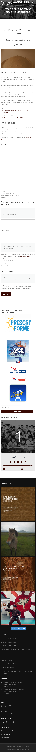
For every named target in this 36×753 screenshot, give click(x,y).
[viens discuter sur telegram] (12, 722)
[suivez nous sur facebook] (5, 722)
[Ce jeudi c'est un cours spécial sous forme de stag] (18, 574)
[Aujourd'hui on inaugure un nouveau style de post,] (18, 608)
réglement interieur (25, 256)
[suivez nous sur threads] (9, 722)
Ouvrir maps (8, 697)
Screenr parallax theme (13, 749)
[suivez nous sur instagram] (2, 722)
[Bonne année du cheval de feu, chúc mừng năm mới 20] (18, 539)
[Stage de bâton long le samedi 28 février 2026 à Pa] (18, 504)
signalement (7, 737)
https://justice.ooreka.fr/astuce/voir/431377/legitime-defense (17, 118)
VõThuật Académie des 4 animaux (17, 3)
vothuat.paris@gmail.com (11, 731)
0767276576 (7, 734)
